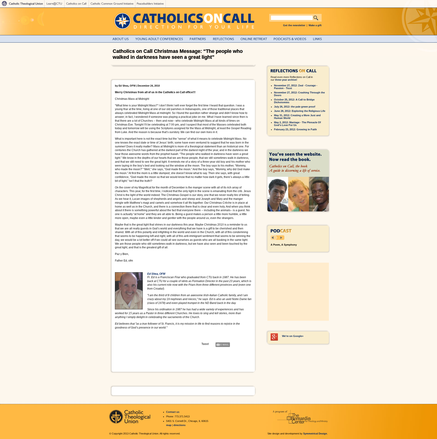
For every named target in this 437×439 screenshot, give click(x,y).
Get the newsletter (294, 25)
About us (123, 38)
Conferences (162, 38)
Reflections (226, 38)
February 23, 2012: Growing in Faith (295, 129)
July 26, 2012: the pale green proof (294, 106)
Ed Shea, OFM (156, 273)
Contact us (172, 412)
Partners (200, 38)
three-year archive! (286, 79)
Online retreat (256, 38)
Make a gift (315, 25)
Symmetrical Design (315, 433)
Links (321, 38)
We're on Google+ (292, 336)
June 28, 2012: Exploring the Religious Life (299, 111)
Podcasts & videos (292, 38)
